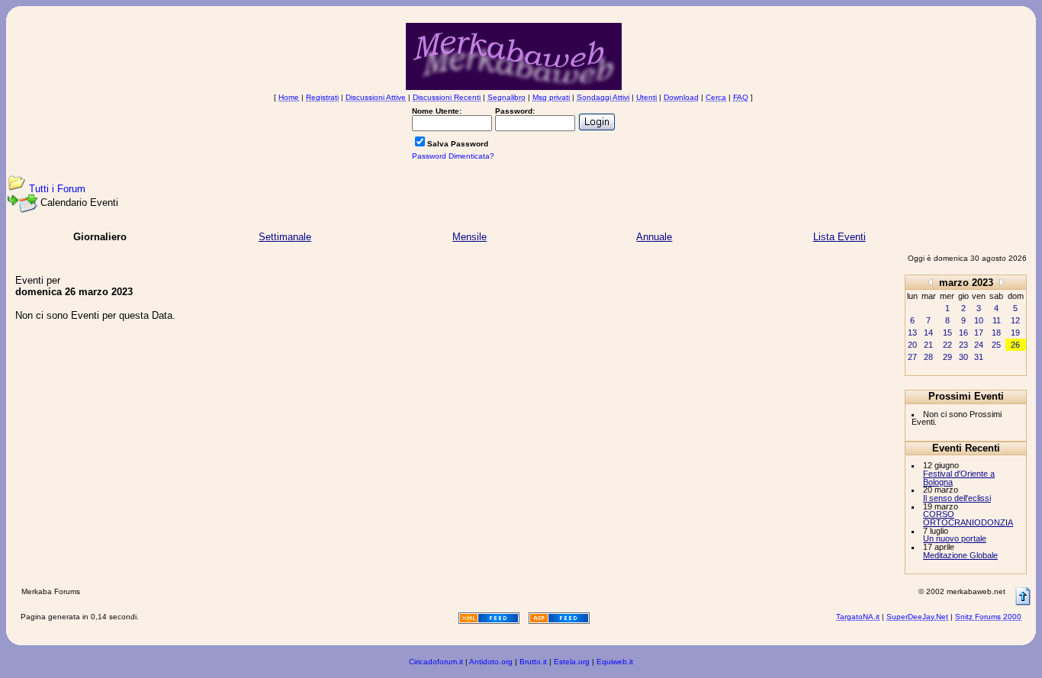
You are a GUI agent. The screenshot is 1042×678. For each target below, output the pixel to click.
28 (928, 356)
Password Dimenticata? (453, 156)
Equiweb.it (615, 661)
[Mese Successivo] (1001, 281)
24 (978, 344)
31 (978, 356)
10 (978, 320)
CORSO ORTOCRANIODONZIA (968, 518)
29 (947, 356)
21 (928, 344)
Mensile (469, 237)
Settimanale (285, 237)
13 (912, 332)
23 (963, 344)
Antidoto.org (491, 661)
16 (963, 332)
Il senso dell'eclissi (957, 498)
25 (996, 344)
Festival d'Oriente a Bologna (959, 478)
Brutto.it (533, 661)
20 (912, 344)
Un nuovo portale (954, 538)
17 (978, 332)
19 (1015, 332)
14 (928, 332)
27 (912, 356)
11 (996, 320)
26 (1015, 344)
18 (996, 332)
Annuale (654, 237)
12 (1015, 320)
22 (947, 344)
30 (963, 356)
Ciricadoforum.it (436, 661)
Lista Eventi (839, 237)
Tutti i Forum (57, 188)
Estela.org (572, 661)
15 (947, 332)
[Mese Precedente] (930, 281)
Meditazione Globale (960, 555)
